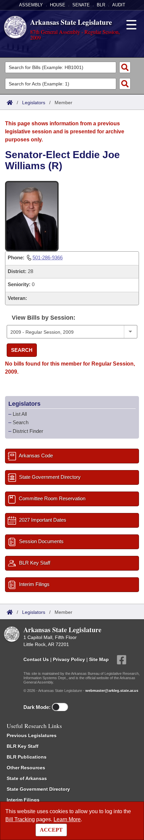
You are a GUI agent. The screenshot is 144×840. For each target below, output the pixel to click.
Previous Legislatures (32, 735)
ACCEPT (51, 830)
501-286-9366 (47, 257)
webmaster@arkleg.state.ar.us (111, 691)
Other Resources (26, 767)
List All (20, 414)
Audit (118, 4)
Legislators (33, 102)
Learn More (67, 819)
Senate (81, 4)
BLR (101, 4)
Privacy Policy (69, 659)
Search (21, 350)
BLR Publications (27, 757)
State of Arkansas (27, 778)
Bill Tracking (20, 819)
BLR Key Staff (23, 746)
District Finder (28, 431)
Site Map (99, 659)
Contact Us (36, 659)
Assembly (31, 4)
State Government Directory (38, 789)
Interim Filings (23, 799)
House (57, 4)
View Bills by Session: (43, 317)
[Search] (125, 67)
